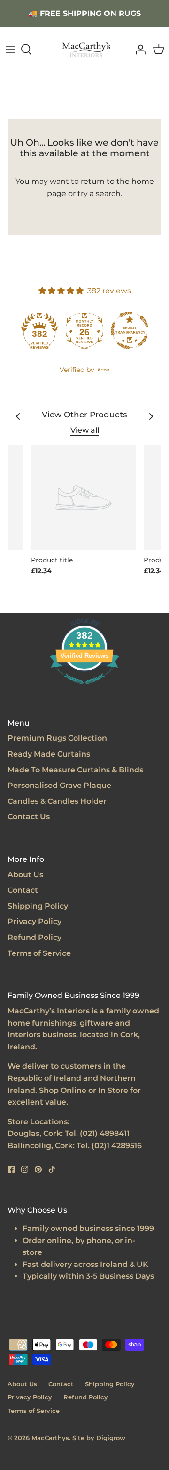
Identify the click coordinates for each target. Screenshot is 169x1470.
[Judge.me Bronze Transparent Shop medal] (129, 330)
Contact (23, 890)
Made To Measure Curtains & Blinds (75, 769)
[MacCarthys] (84, 49)
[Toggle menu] (10, 49)
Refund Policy (34, 937)
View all (84, 430)
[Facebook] (11, 1169)
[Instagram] (24, 1169)
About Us (25, 874)
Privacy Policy (34, 921)
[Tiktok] (51, 1169)
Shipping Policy (38, 906)
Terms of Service (39, 953)
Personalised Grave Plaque (59, 785)
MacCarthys (50, 1437)
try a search (99, 193)
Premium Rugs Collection (57, 738)
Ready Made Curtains (49, 754)
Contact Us (29, 816)
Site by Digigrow (98, 1437)
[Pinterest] (38, 1169)
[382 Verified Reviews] (84, 688)
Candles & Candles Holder (57, 801)
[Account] (138, 49)
